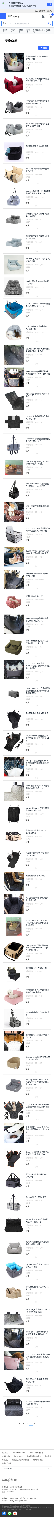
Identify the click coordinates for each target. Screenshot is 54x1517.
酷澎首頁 (5, 31)
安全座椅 (48, 31)
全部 (4, 23)
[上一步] (14, 1424)
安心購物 (48, 1456)
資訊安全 (5, 1459)
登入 (36, 11)
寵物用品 (21, 31)
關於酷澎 (5, 1452)
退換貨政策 (6, 1456)
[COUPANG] (9, 1480)
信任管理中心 (18, 1456)
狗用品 (28, 31)
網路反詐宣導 (6, 1463)
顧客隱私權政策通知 (34, 1456)
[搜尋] (49, 23)
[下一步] (40, 1424)
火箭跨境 (13, 31)
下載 (49, 4)
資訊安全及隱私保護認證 (20, 1459)
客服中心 (49, 11)
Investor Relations (18, 1452)
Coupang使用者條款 (36, 1452)
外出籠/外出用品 (38, 31)
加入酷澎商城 (38, 1459)
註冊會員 (42, 11)
